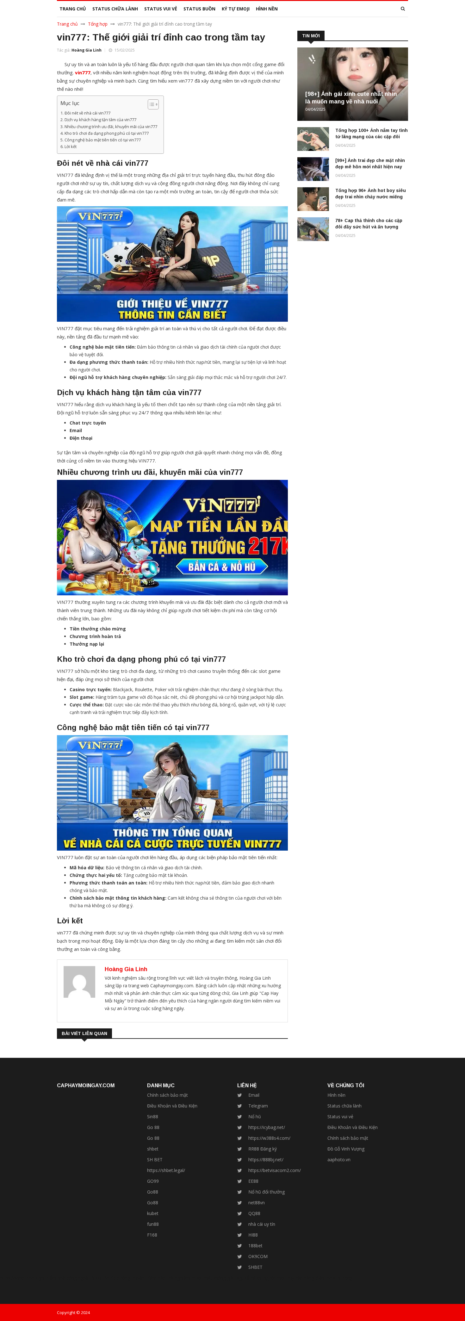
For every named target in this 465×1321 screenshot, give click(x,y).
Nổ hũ (254, 1116)
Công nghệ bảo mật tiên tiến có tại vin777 (103, 140)
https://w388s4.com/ (269, 1138)
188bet (255, 1246)
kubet (152, 1213)
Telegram (258, 1106)
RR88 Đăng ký (262, 1149)
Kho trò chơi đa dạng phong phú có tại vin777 (107, 133)
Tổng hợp (98, 24)
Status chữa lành (344, 1106)
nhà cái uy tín (261, 1224)
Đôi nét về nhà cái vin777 (87, 113)
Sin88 (152, 1116)
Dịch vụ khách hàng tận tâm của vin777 (100, 119)
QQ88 (254, 1213)
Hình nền (336, 1095)
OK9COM (258, 1256)
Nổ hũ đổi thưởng (266, 1192)
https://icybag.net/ (266, 1127)
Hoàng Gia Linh (86, 50)
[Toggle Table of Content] (150, 104)
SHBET (255, 1267)
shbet (152, 1149)
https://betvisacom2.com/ (274, 1170)
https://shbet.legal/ (166, 1170)
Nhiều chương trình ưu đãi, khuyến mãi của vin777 (111, 126)
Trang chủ (67, 24)
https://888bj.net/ (265, 1160)
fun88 (153, 1224)
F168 (152, 1235)
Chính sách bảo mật (167, 1095)
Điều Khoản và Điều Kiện (172, 1106)
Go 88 (153, 1127)
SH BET (155, 1160)
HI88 (253, 1235)
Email (253, 1095)
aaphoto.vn (338, 1160)
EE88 (253, 1181)
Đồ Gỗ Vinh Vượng (345, 1149)
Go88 (152, 1192)
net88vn (256, 1203)
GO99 (153, 1181)
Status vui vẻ (340, 1116)
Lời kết (71, 146)
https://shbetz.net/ (18, 1278)
